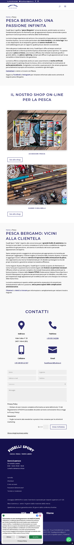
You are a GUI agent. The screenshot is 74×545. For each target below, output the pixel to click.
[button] (68, 539)
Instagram (26, 75)
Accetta (35, 537)
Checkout (10, 481)
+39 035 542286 (53, 338)
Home (8, 17)
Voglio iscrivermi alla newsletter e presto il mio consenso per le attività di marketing (35, 420)
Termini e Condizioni (14, 491)
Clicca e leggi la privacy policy (17, 433)
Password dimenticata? (15, 488)
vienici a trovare (21, 290)
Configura (22, 537)
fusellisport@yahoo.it (52, 363)
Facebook (17, 75)
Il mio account (12, 484)
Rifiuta (9, 537)
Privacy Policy (22, 541)
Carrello (10, 477)
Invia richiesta (58, 427)
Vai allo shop (15, 159)
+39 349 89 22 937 (21, 363)
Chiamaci (9, 290)
